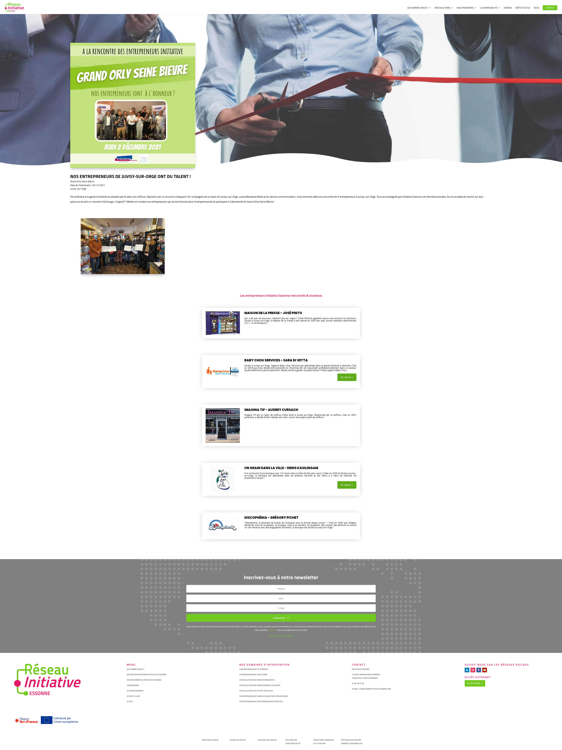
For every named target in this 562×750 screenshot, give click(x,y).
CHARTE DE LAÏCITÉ (238, 739)
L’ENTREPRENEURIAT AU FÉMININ (253, 669)
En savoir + (347, 377)
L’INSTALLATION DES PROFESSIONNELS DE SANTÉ (259, 685)
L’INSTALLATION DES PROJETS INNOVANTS (256, 679)
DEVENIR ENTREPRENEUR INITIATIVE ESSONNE (146, 674)
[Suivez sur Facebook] (478, 670)
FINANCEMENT (133, 685)
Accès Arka (473, 683)
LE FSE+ (130, 701)
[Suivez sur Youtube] (484, 670)
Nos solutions (442, 8)
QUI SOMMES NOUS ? (135, 669)
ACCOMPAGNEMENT (135, 690)
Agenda (508, 8)
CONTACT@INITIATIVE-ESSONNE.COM (375, 688)
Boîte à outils (522, 8)
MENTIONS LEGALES (210, 739)
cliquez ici (272, 629)
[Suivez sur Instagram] (473, 670)
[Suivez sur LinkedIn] (467, 670)
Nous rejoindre (465, 8)
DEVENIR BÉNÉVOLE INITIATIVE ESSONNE (144, 679)
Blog (536, 8)
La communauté (488, 8)
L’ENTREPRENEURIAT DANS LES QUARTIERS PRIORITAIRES (263, 696)
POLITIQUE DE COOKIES (267, 739)
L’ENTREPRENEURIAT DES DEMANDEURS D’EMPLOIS (261, 701)
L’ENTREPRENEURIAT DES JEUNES (253, 674)
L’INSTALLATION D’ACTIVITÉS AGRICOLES (256, 690)
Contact (550, 7)
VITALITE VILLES (134, 696)
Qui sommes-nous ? (417, 8)
